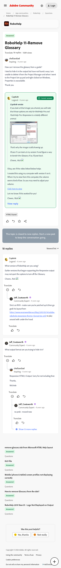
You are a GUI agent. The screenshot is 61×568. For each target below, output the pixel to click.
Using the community (14, 555)
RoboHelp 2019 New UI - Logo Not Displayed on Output (29, 505)
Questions (48, 13)
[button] (5, 6)
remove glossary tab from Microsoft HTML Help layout (29, 447)
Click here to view (14, 188)
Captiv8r (15, 97)
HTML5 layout (11, 214)
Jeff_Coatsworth (21, 297)
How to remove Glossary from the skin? (22, 491)
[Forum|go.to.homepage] (21, 5)
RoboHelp (36, 13)
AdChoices (48, 564)
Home (8, 13)
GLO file (8, 461)
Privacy (38, 555)
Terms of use (29, 555)
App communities (22, 13)
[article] (30, 274)
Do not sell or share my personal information (22, 564)
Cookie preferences (13, 560)
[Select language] (42, 5)
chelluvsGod (14, 58)
